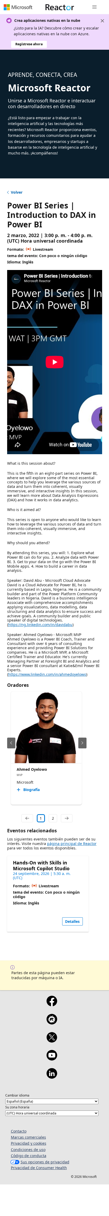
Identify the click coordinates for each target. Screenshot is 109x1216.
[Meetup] (52, 1022)
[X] (52, 1040)
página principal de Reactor (72, 843)
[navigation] (27, 818)
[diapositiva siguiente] (82, 743)
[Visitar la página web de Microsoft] (18, 7)
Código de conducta (28, 1155)
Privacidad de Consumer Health (39, 1167)
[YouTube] (52, 1058)
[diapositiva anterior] (11, 743)
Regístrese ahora (29, 44)
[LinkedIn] (52, 1076)
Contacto (18, 1131)
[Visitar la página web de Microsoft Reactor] (60, 7)
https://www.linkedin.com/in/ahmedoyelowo (47, 674)
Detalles (72, 921)
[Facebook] (52, 1004)
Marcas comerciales (28, 1137)
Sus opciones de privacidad (45, 1161)
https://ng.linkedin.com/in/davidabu (40, 624)
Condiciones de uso (28, 1149)
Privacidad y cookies (28, 1143)
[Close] (102, 21)
